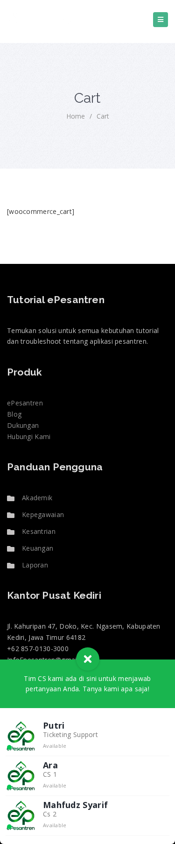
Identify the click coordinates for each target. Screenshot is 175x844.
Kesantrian (39, 531)
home (75, 116)
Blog (14, 414)
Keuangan (37, 548)
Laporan (35, 564)
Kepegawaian (43, 514)
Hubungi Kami (29, 436)
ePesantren (25, 402)
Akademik (37, 497)
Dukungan (23, 425)
